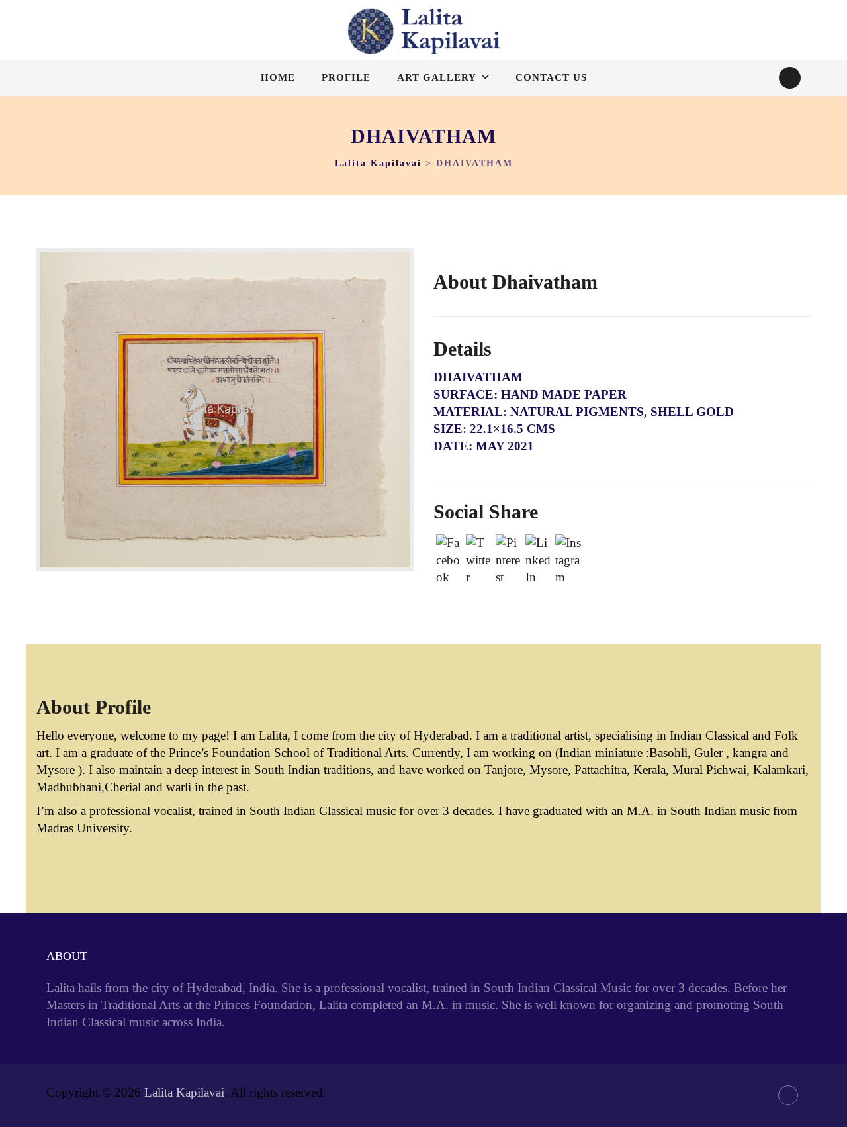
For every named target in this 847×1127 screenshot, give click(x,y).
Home (278, 77)
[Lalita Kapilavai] (423, 31)
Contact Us (551, 77)
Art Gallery (436, 77)
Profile (346, 77)
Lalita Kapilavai (184, 1092)
